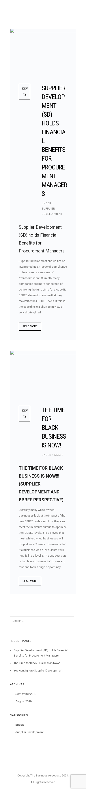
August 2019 (23, 701)
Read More (29, 326)
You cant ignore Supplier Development (38, 670)
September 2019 (25, 693)
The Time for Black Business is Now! (54, 427)
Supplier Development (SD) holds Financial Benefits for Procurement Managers (54, 140)
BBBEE (58, 454)
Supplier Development (29, 732)
